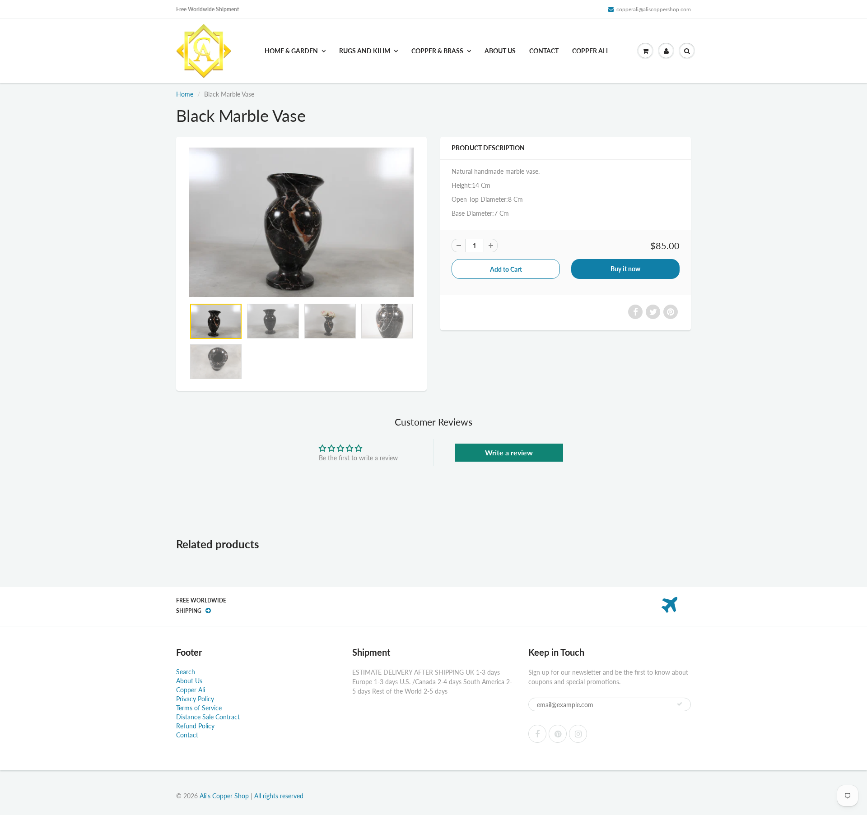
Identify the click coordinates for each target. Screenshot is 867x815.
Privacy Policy (195, 699)
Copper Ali (590, 51)
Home (184, 94)
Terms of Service (199, 708)
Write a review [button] (509, 452)
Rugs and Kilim (364, 51)
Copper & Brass (437, 51)
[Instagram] (578, 734)
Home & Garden (291, 51)
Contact (544, 51)
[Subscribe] (679, 704)
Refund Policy (195, 726)
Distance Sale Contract (208, 717)
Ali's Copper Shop (224, 796)
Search (185, 672)
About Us (500, 51)
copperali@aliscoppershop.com (653, 9)
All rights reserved (278, 796)
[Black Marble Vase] (301, 222)
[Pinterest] (558, 734)
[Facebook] (537, 734)
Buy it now (625, 269)
